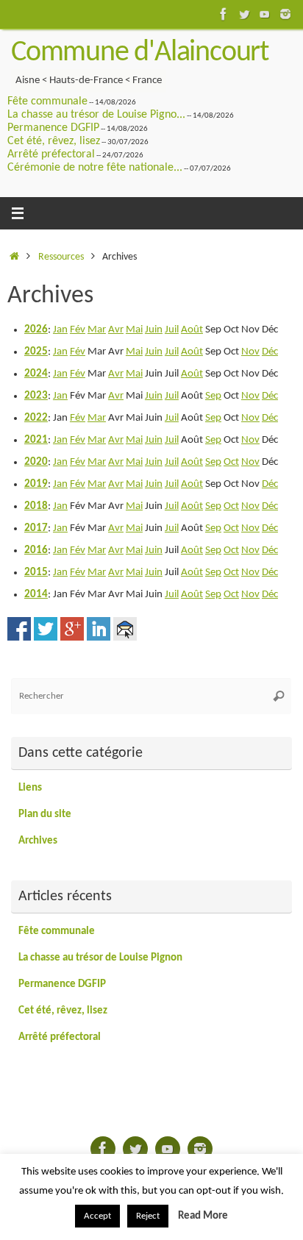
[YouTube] (264, 14)
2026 (36, 329)
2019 (36, 484)
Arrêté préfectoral (51, 154)
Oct (231, 462)
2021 (36, 440)
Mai (134, 329)
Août (192, 329)
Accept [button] (97, 1216)
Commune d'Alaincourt (139, 53)
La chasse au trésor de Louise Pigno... (96, 115)
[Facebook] (223, 14)
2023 (36, 396)
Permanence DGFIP (53, 128)
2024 (36, 374)
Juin (154, 329)
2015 (36, 572)
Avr (116, 329)
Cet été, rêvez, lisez (53, 141)
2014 (36, 594)
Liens (30, 788)
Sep (213, 396)
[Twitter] (244, 14)
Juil (172, 329)
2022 (36, 418)
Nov (250, 351)
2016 (36, 550)
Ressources (61, 257)
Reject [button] (148, 1216)
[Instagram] (285, 14)
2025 (36, 351)
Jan (60, 329)
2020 (36, 462)
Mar (97, 329)
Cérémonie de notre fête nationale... (94, 168)
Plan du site (44, 814)
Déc (270, 351)
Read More (203, 1216)
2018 (36, 506)
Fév (77, 329)
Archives (37, 841)
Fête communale (47, 101)
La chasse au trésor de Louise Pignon (100, 957)
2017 (36, 528)
